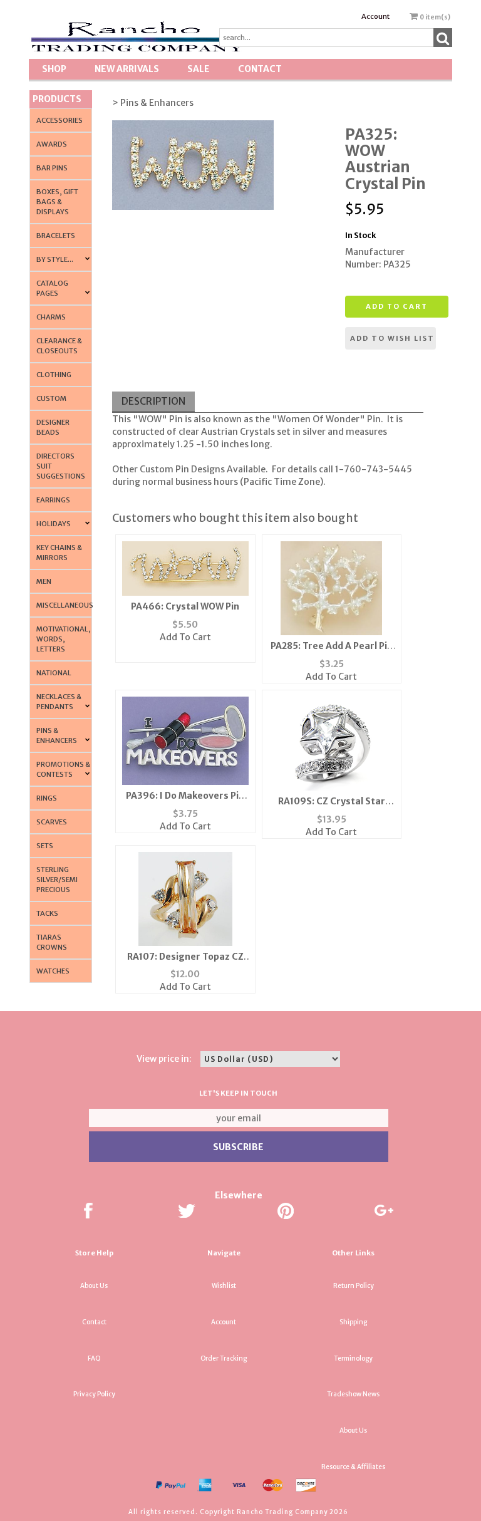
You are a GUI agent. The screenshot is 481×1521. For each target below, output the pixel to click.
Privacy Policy (94, 1394)
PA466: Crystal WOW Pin (185, 606)
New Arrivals (127, 69)
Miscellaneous (64, 605)
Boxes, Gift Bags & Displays (57, 201)
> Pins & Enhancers (153, 102)
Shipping (353, 1322)
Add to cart (397, 306)
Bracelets (55, 235)
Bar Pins (52, 168)
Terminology (353, 1358)
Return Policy (353, 1286)
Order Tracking (223, 1358)
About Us (94, 1286)
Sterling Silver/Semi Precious (57, 879)
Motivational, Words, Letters (63, 639)
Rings (46, 798)
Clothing (53, 374)
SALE (198, 69)
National (53, 672)
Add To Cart (185, 637)
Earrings (53, 500)
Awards (51, 144)
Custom (51, 398)
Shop (54, 69)
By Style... (54, 259)
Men (43, 581)
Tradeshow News (353, 1394)
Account (375, 16)
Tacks (47, 913)
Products (57, 99)
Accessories (59, 120)
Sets (44, 845)
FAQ (94, 1358)
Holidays (53, 523)
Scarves (51, 822)
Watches (53, 971)
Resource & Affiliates (353, 1467)
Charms (51, 317)
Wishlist (224, 1286)
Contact (260, 69)
